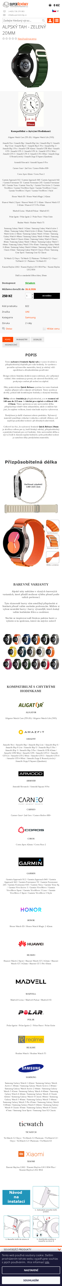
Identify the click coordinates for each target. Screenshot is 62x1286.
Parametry (22, 339)
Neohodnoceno (27, 38)
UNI (27, 311)
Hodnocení (11, 344)
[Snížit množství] (32, 297)
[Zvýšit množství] (32, 294)
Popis (8, 339)
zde (47, 1262)
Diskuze (37, 339)
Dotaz (9, 328)
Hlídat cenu (53, 328)
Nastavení (31, 1270)
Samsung (30, 317)
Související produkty (17, 1249)
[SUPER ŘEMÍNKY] (15, 4)
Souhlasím (31, 1280)
